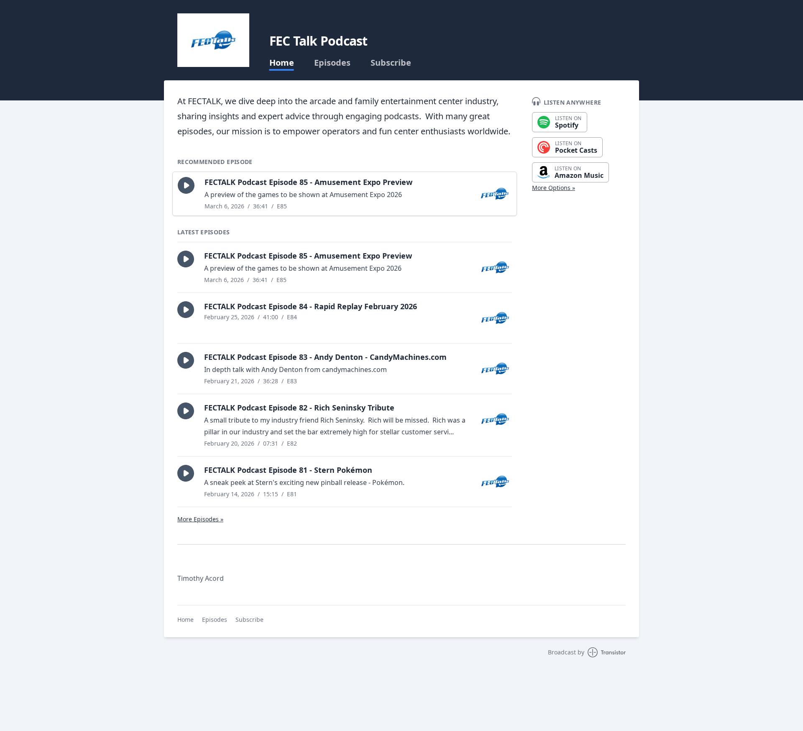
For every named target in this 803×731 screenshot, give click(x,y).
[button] (186, 185)
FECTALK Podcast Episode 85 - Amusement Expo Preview (308, 182)
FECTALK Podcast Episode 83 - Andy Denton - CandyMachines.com (325, 357)
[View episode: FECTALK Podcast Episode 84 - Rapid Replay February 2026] (495, 318)
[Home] (213, 40)
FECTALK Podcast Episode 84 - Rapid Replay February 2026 (310, 306)
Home (281, 63)
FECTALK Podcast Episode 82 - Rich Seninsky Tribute (299, 408)
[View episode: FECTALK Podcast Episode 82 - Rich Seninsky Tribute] (495, 419)
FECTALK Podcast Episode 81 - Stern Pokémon (288, 470)
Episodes (332, 63)
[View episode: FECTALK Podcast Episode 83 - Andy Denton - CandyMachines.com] (495, 368)
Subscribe (391, 63)
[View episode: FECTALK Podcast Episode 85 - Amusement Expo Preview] (494, 193)
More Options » (553, 188)
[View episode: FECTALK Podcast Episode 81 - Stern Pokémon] (495, 481)
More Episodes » (200, 519)
